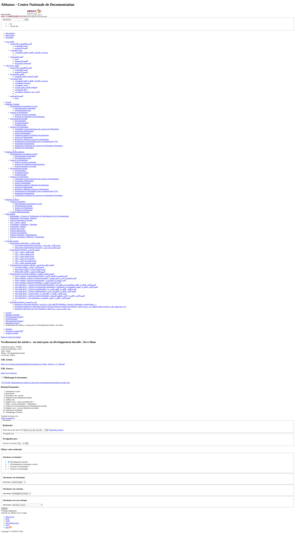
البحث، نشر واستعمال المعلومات (27, 92)
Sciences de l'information (19, 127)
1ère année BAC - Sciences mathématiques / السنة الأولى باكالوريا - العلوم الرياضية (45, 291)
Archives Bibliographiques (20, 212)
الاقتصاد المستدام (21, 61)
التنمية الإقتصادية (21, 46)
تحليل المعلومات (21, 90)
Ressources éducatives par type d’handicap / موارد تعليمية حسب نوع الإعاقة (43, 309)
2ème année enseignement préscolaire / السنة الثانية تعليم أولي (38, 248)
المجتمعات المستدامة (23, 63)
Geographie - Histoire (18, 227)
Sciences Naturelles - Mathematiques (23, 235)
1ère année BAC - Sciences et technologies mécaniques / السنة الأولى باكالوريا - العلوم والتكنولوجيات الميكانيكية (56, 287)
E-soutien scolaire (12, 241)
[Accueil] (14, 17)
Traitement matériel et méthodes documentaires (32, 135)
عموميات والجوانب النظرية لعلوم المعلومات (31, 52)
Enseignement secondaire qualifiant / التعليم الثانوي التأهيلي (32, 274)
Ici (11, 24)
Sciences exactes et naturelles (25, 115)
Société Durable (20, 125)
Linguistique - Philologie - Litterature (23, 224)
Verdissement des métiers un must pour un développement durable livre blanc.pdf (40, 383)
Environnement (20, 121)
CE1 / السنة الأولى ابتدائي (24, 252)
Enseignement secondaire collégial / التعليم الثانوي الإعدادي (32, 265)
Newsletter (9, 37)
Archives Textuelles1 (17, 202)
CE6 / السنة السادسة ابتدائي (25, 263)
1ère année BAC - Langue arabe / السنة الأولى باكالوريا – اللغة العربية (40, 294)
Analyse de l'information (24, 137)
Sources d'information (23, 133)
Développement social (23, 110)
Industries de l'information (24, 148)
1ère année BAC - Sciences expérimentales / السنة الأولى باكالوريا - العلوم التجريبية (45, 289)
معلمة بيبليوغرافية (12, 65)
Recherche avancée (56, 430)
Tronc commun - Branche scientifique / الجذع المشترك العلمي (38, 283)
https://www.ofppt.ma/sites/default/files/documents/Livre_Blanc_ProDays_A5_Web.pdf (33, 364)
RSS (7, 527)
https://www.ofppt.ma (9, 373)
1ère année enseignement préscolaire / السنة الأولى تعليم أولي (37, 245)
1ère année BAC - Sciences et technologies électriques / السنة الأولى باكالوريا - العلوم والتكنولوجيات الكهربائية (55, 285)
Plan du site (10, 35)
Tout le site (14, 26)
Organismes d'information (24, 131)
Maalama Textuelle (12, 104)
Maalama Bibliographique (15, 152)
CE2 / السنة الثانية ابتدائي (24, 254)
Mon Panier (10, 33)
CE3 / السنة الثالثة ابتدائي (24, 256)
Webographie (10, 214)
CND (8, 521)
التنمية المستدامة (16, 57)
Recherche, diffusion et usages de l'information (32, 139)
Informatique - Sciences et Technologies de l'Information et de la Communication (39, 216)
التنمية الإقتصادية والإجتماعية (21, 44)
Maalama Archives (12, 200)
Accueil (8, 102)
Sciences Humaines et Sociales (21, 220)
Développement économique (25, 108)
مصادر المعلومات (21, 85)
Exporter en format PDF (14, 331)
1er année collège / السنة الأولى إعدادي (29, 267)
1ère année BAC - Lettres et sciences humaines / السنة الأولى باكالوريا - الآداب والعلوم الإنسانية (50, 296)
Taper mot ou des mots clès (12, 430)
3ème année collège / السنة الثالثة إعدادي (30, 272)
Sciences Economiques (18, 233)
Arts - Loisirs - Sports (18, 222)
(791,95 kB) (5, 383)
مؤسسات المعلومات (22, 83)
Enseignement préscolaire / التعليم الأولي (25, 243)
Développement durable (19, 119)
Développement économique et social (23, 106)
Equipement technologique (24, 144)
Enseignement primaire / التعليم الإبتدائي (25, 250)
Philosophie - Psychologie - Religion (23, 218)
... (15, 55)
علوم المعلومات (16, 50)
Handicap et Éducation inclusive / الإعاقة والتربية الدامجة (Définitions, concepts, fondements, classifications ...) (55, 304)
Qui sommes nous (12, 523)
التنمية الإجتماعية (21, 48)
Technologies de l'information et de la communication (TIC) (36, 141)
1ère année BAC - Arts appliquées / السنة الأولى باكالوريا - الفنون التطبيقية (42, 298)
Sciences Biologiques (18, 231)
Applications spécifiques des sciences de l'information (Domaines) (39, 146)
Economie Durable (21, 123)
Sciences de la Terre (17, 229)
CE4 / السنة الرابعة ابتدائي (24, 259)
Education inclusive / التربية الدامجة (23, 302)
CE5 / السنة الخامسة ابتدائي (25, 261)
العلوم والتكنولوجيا (17, 74)
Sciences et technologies (19, 112)
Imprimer (9, 329)
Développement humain (14, 321)
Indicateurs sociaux (12, 323)
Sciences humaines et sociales (25, 166)
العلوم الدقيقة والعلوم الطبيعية (26, 76)
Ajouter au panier (12, 333)
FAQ (7, 525)
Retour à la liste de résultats (11, 337)
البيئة (17, 59)
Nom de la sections (10, 443)
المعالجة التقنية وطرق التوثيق (26, 87)
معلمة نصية (10, 42)
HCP (7, 519)
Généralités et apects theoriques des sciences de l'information (37, 129)
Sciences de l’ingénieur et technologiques (30, 117)
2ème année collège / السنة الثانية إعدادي (30, 269)
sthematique (7, 493)
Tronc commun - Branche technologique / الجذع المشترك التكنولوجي (40, 280)
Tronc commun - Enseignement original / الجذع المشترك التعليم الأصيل (41, 276)
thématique (7, 482)
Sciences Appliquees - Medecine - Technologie (27, 237)
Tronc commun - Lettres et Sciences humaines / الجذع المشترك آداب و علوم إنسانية (45, 278)
